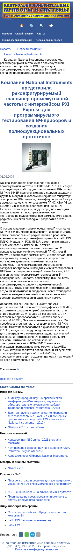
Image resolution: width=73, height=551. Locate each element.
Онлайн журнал (24, 33)
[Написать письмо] (32, 26)
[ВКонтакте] (21, 534)
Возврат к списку (11, 378)
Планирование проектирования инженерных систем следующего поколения (37, 498)
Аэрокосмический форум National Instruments (38, 455)
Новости (7, 33)
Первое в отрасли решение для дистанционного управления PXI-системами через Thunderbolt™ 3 (40, 484)
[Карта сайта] (51, 26)
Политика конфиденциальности (36, 549)
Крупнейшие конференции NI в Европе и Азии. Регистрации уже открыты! (39, 449)
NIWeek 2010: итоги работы (26, 427)
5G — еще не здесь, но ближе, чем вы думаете (39, 491)
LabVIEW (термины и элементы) (29, 520)
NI (18, 369)
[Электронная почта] (38, 534)
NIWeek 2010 (16, 468)
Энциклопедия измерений (17, 40)
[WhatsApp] (27, 534)
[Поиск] (41, 26)
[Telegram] (32, 534)
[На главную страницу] (22, 26)
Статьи (41, 33)
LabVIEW (14, 525)
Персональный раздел (49, 40)
